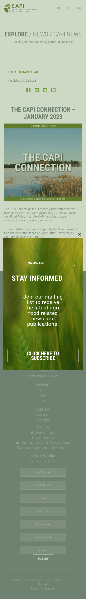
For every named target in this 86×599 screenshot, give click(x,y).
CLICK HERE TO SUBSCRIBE (43, 355)
